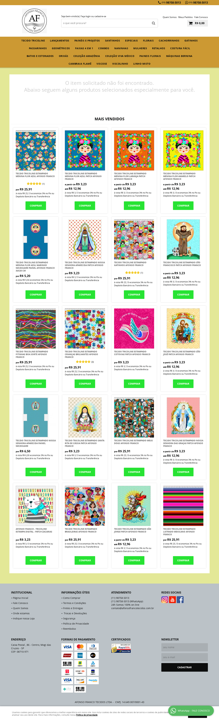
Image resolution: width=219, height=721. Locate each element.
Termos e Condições (74, 603)
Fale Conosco (201, 17)
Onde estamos (21, 613)
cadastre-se (100, 16)
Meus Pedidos (185, 17)
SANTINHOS (112, 40)
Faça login (86, 16)
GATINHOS (191, 40)
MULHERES (140, 48)
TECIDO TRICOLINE (33, 40)
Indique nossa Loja (24, 618)
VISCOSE (101, 63)
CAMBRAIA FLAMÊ (80, 63)
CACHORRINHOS (169, 40)
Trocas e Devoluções (75, 613)
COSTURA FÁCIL (180, 48)
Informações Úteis (75, 592)
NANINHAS (121, 48)
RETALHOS (158, 48)
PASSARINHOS (38, 48)
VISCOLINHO (120, 63)
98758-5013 (171, 2)
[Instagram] (164, 599)
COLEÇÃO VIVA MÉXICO (119, 56)
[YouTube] (172, 599)
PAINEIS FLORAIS (150, 56)
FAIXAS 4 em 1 (84, 48)
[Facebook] (180, 599)
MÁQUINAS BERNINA (179, 56)
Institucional (21, 592)
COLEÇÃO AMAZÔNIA (86, 56)
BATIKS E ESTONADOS (40, 56)
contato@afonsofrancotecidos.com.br (132, 608)
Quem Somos (170, 17)
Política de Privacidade (76, 623)
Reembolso (69, 628)
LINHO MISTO (142, 63)
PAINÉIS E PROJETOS (87, 40)
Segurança (69, 618)
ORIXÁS (63, 56)
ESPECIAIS (131, 40)
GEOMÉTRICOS (61, 48)
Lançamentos (59, 40)
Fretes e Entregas (73, 608)
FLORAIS (148, 40)
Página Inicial (20, 597)
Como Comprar (71, 597)
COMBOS (103, 48)
